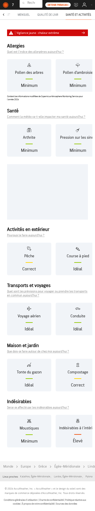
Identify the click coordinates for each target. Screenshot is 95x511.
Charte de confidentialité (51, 500)
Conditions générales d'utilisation (21, 500)
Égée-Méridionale (67, 466)
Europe (26, 466)
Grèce (42, 466)
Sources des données (66, 503)
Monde (8, 466)
